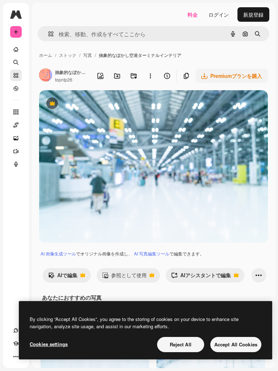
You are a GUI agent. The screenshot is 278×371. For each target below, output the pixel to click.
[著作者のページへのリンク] (45, 75)
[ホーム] (16, 49)
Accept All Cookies (235, 344)
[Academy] (16, 343)
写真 (87, 55)
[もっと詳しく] (16, 88)
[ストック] (16, 75)
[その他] (16, 356)
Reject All (180, 344)
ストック (67, 55)
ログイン (218, 14)
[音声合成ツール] (16, 164)
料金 (193, 14)
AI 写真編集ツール (151, 253)
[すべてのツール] (16, 112)
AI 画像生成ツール (58, 253)
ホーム (45, 55)
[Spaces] (16, 125)
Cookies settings (49, 344)
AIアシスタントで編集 (201, 276)
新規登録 (253, 14)
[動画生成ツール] (16, 151)
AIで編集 (62, 276)
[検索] (16, 62)
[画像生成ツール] (16, 138)
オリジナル (88, 104)
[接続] (16, 330)
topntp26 (63, 79)
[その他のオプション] (150, 75)
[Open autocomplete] (48, 34)
